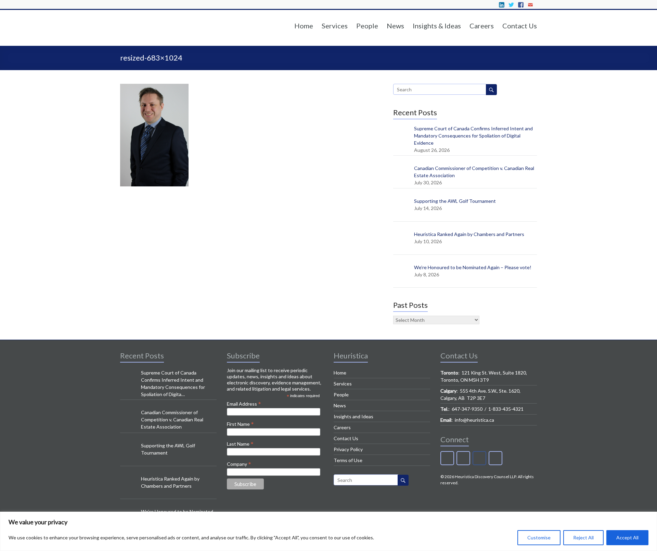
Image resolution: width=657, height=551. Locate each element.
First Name (240, 423)
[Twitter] (463, 458)
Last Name (240, 443)
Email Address (244, 403)
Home (303, 26)
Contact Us (519, 26)
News (395, 26)
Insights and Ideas (353, 416)
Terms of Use (348, 460)
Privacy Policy (348, 449)
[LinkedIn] (447, 458)
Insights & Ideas (437, 26)
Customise (539, 537)
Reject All (583, 537)
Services (335, 26)
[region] (328, 531)
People (367, 26)
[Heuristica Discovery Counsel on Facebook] (479, 458)
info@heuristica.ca (474, 420)
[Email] (495, 458)
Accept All (627, 537)
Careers (481, 26)
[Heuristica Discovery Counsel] (163, 37)
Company (239, 463)
